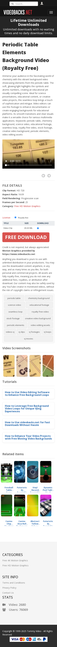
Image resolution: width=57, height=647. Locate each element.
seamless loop (15, 311)
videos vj (10, 331)
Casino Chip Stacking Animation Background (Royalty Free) (9, 522)
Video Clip (7, 228)
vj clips (22, 331)
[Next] (49, 175)
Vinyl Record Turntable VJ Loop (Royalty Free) (35, 488)
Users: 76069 (17, 610)
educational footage (39, 305)
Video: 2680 (16, 604)
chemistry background (39, 298)
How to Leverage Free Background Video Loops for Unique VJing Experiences (27, 408)
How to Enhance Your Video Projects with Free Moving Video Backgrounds (28, 437)
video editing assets (40, 325)
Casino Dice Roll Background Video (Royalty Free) (22, 522)
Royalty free (23, 218)
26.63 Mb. (28, 228)
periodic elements (15, 325)
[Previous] (43, 175)
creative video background (38, 318)
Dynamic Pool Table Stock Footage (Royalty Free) (48, 488)
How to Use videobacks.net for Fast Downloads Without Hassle (27, 424)
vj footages (34, 331)
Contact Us (8, 592)
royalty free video (40, 311)
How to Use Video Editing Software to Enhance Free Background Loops (27, 393)
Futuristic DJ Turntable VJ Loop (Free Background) (48, 522)
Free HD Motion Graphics (27, 206)
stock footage (13, 318)
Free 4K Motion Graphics (15, 560)
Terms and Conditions (13, 582)
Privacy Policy (9, 587)
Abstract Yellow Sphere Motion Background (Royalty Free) (35, 522)
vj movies (28, 338)
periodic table (14, 298)
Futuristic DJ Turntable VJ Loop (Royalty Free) (22, 488)
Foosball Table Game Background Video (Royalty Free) (9, 488)
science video (14, 305)
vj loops (47, 331)
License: (6, 217)
